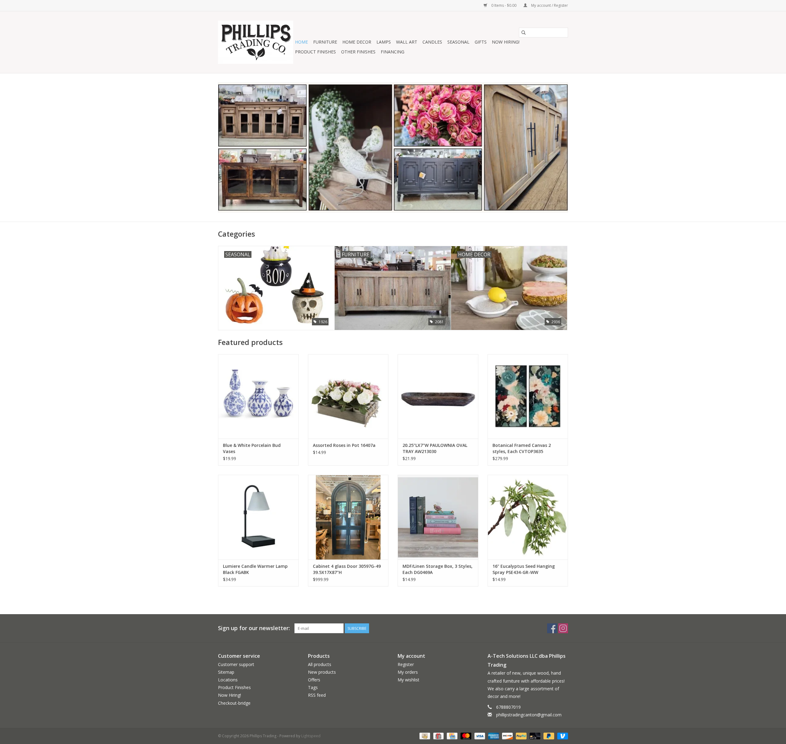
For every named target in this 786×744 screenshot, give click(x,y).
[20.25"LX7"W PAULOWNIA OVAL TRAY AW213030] (438, 396)
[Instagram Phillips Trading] (563, 628)
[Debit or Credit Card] (534, 735)
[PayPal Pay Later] (548, 735)
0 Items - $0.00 (503, 5)
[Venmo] (561, 735)
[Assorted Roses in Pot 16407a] (348, 396)
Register (406, 664)
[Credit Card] (451, 735)
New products (322, 672)
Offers (314, 680)
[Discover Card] (507, 735)
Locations (228, 680)
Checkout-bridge (234, 703)
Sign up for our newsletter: (254, 628)
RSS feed (317, 695)
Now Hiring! (505, 42)
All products (319, 664)
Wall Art (406, 42)
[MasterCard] (465, 735)
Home (301, 42)
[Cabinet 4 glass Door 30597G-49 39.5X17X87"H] (348, 517)
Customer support (236, 664)
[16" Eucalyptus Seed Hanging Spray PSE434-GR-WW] (528, 517)
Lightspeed (311, 735)
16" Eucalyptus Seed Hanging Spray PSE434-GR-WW (523, 569)
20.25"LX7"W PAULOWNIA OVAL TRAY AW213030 (435, 448)
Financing (392, 52)
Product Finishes (315, 52)
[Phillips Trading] (255, 42)
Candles (432, 42)
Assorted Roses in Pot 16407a (344, 445)
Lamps (383, 42)
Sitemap (226, 672)
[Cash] (424, 735)
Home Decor (356, 42)
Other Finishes (358, 52)
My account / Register (549, 5)
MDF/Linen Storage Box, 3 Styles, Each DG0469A (438, 569)
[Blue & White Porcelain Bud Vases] (258, 396)
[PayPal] (520, 735)
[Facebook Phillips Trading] (552, 628)
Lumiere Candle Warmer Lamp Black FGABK (255, 569)
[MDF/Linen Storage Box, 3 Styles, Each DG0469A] (438, 517)
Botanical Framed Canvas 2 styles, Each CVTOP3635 (521, 448)
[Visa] (479, 735)
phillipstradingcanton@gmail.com (529, 715)
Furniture (325, 42)
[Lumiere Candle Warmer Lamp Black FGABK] (258, 517)
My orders (408, 672)
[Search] (523, 32)
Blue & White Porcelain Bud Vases (252, 448)
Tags (313, 687)
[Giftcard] (438, 735)
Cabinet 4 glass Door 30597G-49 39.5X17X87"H (347, 569)
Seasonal (458, 42)
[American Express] (493, 735)
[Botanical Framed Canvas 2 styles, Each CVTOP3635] (528, 396)
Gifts (481, 42)
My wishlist (408, 680)
